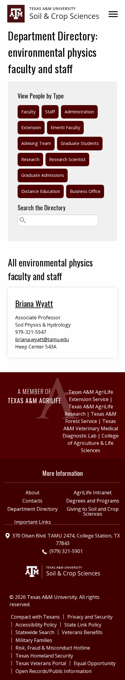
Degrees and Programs (92, 500)
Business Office (85, 191)
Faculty (28, 112)
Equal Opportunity (95, 663)
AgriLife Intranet (93, 492)
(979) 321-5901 (66, 551)
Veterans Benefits (82, 632)
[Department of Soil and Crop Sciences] (53, 13)
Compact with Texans (35, 616)
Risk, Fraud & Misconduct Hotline (52, 647)
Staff (50, 112)
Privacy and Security (90, 616)
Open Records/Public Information (53, 671)
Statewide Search (34, 632)
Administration (79, 112)
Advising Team (36, 143)
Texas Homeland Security (44, 655)
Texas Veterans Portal (40, 663)
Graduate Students (80, 143)
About (32, 492)
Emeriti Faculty (65, 127)
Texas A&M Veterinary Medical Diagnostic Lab (90, 428)
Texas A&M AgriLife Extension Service (90, 396)
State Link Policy (82, 624)
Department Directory (32, 509)
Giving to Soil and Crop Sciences (93, 511)
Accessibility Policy (36, 624)
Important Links (32, 522)
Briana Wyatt (34, 303)
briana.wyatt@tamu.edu (42, 339)
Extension (31, 127)
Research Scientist (67, 159)
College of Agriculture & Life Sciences (93, 443)
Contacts (32, 500)
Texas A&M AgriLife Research (89, 410)
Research (30, 159)
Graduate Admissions (42, 175)
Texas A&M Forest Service (91, 417)
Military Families (33, 640)
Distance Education (40, 191)
